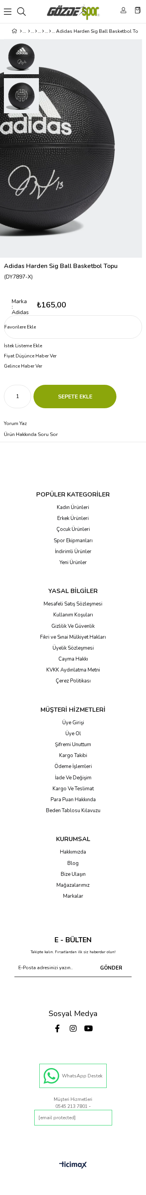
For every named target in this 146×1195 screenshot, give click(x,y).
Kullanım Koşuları (73, 614)
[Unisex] (29, 31)
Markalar (73, 896)
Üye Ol (73, 733)
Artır (25, 396)
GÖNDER (111, 968)
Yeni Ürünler (73, 562)
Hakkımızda (73, 852)
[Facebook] (57, 1028)
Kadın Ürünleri (73, 507)
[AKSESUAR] (36, 31)
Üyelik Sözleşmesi (73, 648)
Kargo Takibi (73, 755)
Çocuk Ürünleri (73, 529)
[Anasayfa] (21, 31)
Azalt (10, 396)
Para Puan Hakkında (73, 799)
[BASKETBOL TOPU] (50, 31)
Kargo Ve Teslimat (73, 788)
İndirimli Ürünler (73, 551)
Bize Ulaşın (73, 874)
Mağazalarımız (73, 885)
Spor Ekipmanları (73, 540)
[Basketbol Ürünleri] (43, 31)
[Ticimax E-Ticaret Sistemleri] (73, 1165)
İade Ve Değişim (73, 777)
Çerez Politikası (73, 680)
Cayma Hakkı (73, 659)
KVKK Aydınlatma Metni (73, 669)
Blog (73, 863)
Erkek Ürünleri (73, 518)
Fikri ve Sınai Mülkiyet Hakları (73, 637)
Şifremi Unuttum (73, 744)
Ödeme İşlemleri (73, 766)
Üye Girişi (73, 722)
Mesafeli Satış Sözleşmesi (73, 603)
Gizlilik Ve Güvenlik (73, 626)
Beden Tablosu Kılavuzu (73, 810)
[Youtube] (89, 1028)
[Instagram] (73, 1028)
